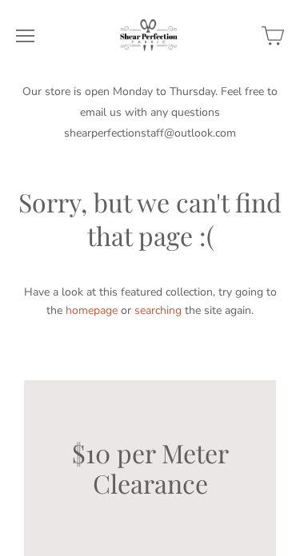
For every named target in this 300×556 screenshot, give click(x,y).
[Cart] (273, 36)
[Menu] (25, 36)
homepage (92, 310)
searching (158, 310)
